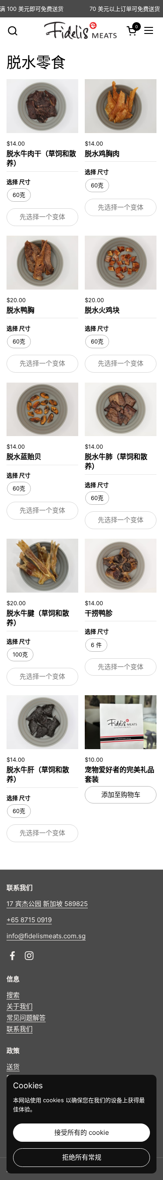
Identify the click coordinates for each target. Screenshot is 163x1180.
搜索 (13, 995)
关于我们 (20, 1006)
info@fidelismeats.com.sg (46, 936)
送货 (13, 1067)
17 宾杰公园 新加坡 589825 (47, 904)
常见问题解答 (26, 1017)
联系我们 (20, 1029)
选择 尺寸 (18, 181)
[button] (12, 30)
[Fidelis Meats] (80, 30)
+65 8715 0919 (29, 920)
